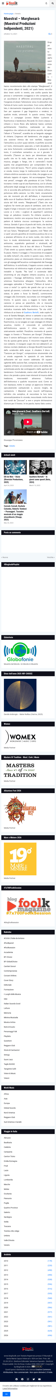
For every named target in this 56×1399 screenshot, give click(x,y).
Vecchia (50, 557)
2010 (28, 1261)
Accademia (8, 952)
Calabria (7, 1147)
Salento (7, 1212)
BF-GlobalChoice (10, 962)
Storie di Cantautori (12, 1050)
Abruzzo (7, 1138)
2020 (28, 1307)
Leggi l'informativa (10, 1388)
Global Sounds (10, 1108)
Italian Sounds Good (12, 1004)
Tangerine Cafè (10, 1069)
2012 (28, 1270)
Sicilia (6, 1222)
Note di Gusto (9, 1027)
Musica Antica (9, 1022)
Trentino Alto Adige (11, 1231)
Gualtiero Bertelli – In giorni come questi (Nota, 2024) (40, 479)
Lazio (6, 1170)
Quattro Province (11, 1208)
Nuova (5, 557)
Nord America (9, 1113)
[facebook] (16, 1379)
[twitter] (34, 1379)
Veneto (18, 14)
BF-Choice (8, 957)
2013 (28, 1275)
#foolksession (9, 948)
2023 (28, 1321)
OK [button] (6, 1394)
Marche (7, 1184)
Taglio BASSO (9, 1064)
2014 (28, 1279)
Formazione (9, 990)
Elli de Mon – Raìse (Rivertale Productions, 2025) (13, 479)
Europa (7, 1103)
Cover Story (8, 980)
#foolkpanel (9, 943)
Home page (8, 14)
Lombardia (8, 1180)
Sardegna (8, 1217)
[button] (3, 3)
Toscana (7, 1226)
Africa (6, 1094)
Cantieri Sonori (10, 966)
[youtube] (39, 1379)
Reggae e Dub (9, 1045)
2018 (28, 1298)
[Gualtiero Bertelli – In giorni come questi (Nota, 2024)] (40, 467)
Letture (7, 1008)
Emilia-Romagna (10, 1161)
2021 (28, 1312)
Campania (8, 1152)
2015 (28, 1284)
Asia (5, 1099)
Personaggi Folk (10, 1031)
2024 (28, 1326)
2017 (28, 1293)
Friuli (6, 1166)
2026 (28, 1335)
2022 (28, 1317)
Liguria (7, 1175)
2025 (28, 1331)
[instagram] (28, 1379)
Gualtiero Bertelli (31, 312)
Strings (7, 1055)
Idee (5, 999)
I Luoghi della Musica (12, 994)
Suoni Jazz (8, 1059)
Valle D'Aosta (9, 1240)
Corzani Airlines (10, 976)
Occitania (8, 1194)
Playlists (7, 1036)
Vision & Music (10, 1073)
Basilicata (8, 1142)
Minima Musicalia (11, 1017)
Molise (6, 1189)
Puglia (6, 1203)
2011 (28, 1265)
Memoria (7, 1013)
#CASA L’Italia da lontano (14, 938)
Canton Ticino (9, 1156)
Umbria (7, 1236)
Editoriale (7, 985)
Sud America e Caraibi (12, 1122)
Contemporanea (10, 971)
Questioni (8, 1041)
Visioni (6, 1078)
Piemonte (8, 1198)
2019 (28, 1303)
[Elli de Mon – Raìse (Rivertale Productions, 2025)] (15, 467)
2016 (28, 1289)
